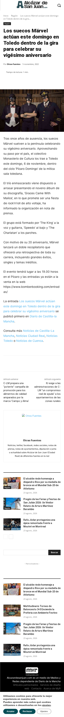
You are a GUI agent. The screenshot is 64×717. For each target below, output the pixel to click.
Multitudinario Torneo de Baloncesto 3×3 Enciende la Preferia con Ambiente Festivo (40, 609)
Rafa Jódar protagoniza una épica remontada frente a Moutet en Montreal (39, 523)
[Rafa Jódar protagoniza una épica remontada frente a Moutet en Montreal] (12, 524)
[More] (41, 80)
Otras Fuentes (13, 64)
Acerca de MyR (52, 688)
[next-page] (11, 536)
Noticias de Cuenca (29, 340)
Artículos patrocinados (25, 684)
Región (14, 15)
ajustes (46, 705)
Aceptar (11, 711)
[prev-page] (5, 536)
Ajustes (44, 711)
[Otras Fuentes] (32, 424)
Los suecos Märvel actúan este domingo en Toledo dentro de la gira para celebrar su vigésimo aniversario (31, 306)
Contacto (36, 688)
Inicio (5, 15)
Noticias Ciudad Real (30, 336)
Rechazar (27, 711)
